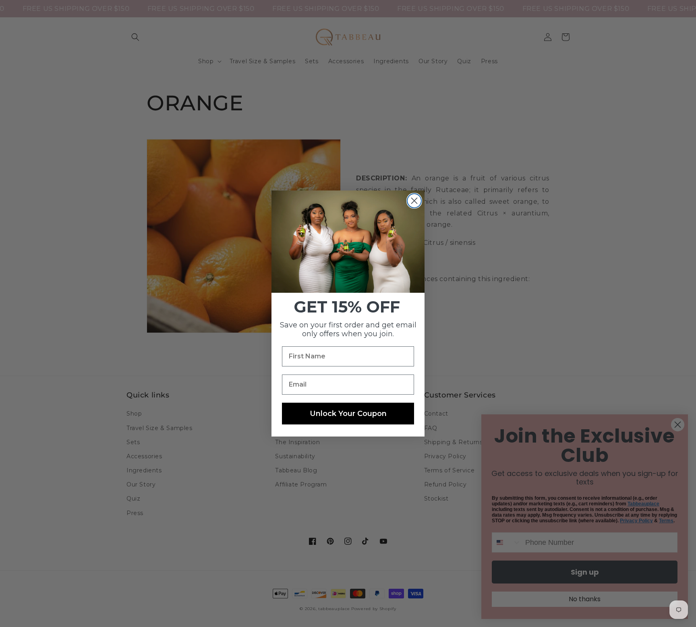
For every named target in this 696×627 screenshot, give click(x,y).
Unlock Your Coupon (348, 413)
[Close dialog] (414, 201)
